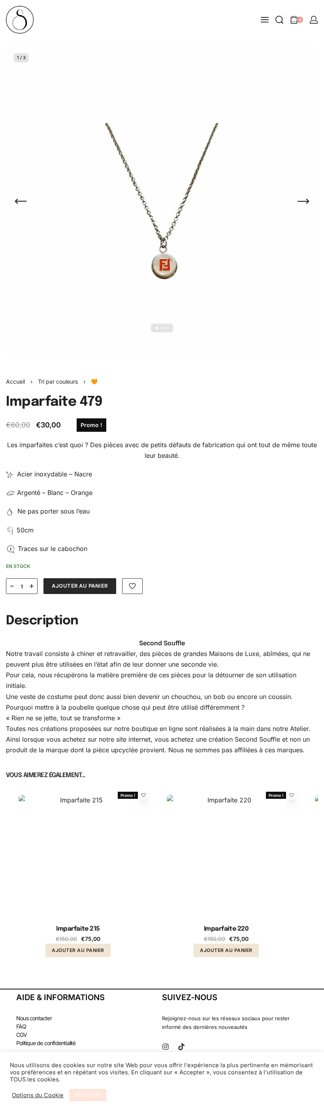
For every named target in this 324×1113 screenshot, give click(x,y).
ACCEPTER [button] (88, 1095)
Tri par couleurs (58, 381)
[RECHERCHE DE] (279, 19)
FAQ (21, 1026)
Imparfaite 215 (78, 929)
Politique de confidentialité (46, 1043)
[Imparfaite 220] (226, 854)
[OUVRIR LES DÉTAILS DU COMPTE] (313, 19)
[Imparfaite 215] (78, 854)
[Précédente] (20, 201)
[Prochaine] (303, 201)
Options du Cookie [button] (38, 1095)
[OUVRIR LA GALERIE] (162, 201)
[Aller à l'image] (156, 328)
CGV (21, 1034)
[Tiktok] (181, 1046)
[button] (78, 950)
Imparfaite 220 (226, 929)
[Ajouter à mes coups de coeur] (132, 586)
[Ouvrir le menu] (264, 20)
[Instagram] (165, 1046)
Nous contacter (34, 1018)
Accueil (15, 381)
